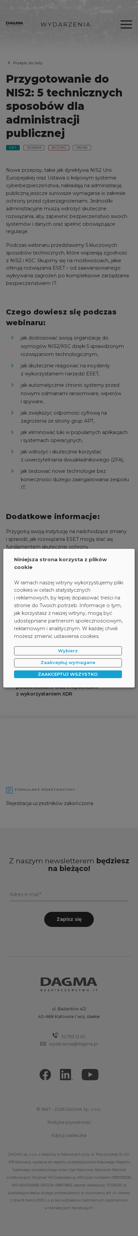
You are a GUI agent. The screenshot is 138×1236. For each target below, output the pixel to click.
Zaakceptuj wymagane (68, 662)
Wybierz (68, 650)
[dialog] (68, 618)
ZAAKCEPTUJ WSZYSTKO (68, 674)
